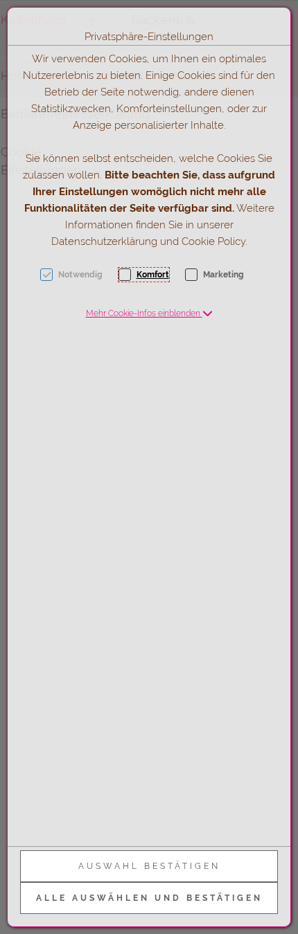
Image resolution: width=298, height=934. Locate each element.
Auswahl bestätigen (149, 866)
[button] (149, 313)
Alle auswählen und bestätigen (149, 898)
